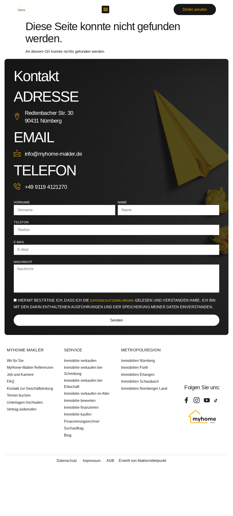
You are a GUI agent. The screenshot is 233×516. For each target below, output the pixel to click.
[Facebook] (186, 400)
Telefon (21, 222)
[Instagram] (197, 400)
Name (122, 202)
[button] (105, 9)
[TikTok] (217, 400)
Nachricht (23, 262)
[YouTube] (207, 400)
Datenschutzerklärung (112, 300)
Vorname (22, 202)
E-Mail (19, 242)
